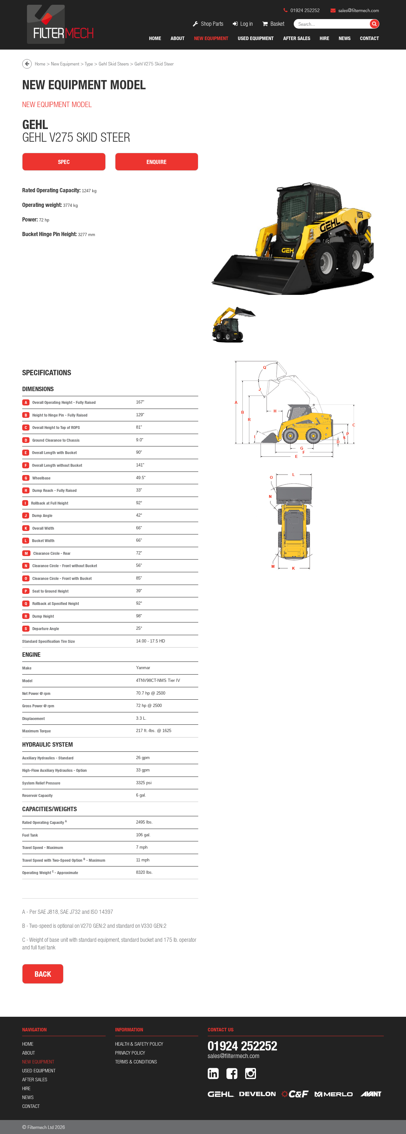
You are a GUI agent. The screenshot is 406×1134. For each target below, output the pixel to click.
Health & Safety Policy (139, 1044)
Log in (246, 23)
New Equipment (211, 38)
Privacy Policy (130, 1053)
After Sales (296, 38)
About (178, 38)
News (344, 38)
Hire (324, 38)
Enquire (157, 161)
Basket (276, 23)
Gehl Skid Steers (114, 63)
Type (89, 63)
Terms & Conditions (136, 1061)
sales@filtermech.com (358, 10)
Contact (369, 38)
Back (43, 973)
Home (155, 38)
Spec (64, 161)
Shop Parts (211, 23)
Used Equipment (256, 38)
